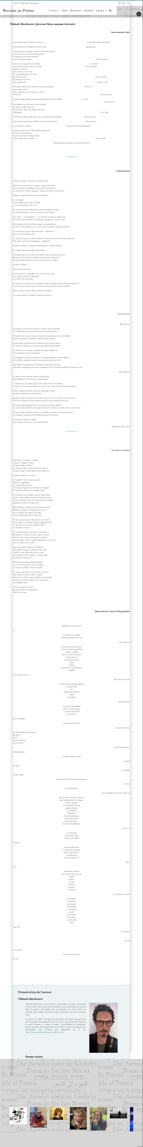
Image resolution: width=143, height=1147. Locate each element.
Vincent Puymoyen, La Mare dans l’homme (43, 1117)
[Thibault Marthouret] (103, 1003)
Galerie (24, 1113)
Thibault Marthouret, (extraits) (58, 1065)
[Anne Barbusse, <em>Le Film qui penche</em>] (71, 1115)
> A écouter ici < (71, 156)
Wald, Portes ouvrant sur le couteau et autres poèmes (18, 1113)
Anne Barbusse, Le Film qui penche (69, 1112)
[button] (110, 10)
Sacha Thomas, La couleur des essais (94, 1118)
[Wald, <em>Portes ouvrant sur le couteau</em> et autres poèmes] (21, 1118)
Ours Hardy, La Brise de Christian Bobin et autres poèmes (119, 1117)
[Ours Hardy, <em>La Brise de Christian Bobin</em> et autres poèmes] (122, 1122)
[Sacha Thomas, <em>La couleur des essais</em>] (97, 1122)
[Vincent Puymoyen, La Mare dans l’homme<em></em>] (46, 1120)
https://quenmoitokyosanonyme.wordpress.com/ (44, 1032)
